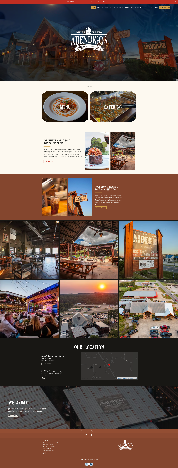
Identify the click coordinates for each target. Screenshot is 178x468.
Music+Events (110, 7)
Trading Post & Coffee (133, 7)
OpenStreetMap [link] (126, 378)
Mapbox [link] (120, 378)
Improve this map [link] (133, 378)
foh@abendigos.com (48, 450)
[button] (29, 250)
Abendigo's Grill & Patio (125, 445)
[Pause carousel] (177, 80)
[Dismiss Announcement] (175, 2)
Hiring (156, 7)
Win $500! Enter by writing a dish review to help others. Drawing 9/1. (86, 1)
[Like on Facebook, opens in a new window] (42, 378)
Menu (93, 7)
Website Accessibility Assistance (89, 459)
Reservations (165, 7)
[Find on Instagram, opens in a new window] (44, 378)
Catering (120, 7)
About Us (100, 7)
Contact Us (148, 7)
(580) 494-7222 (46, 448)
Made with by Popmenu (49, 431)
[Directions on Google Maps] (109, 366)
